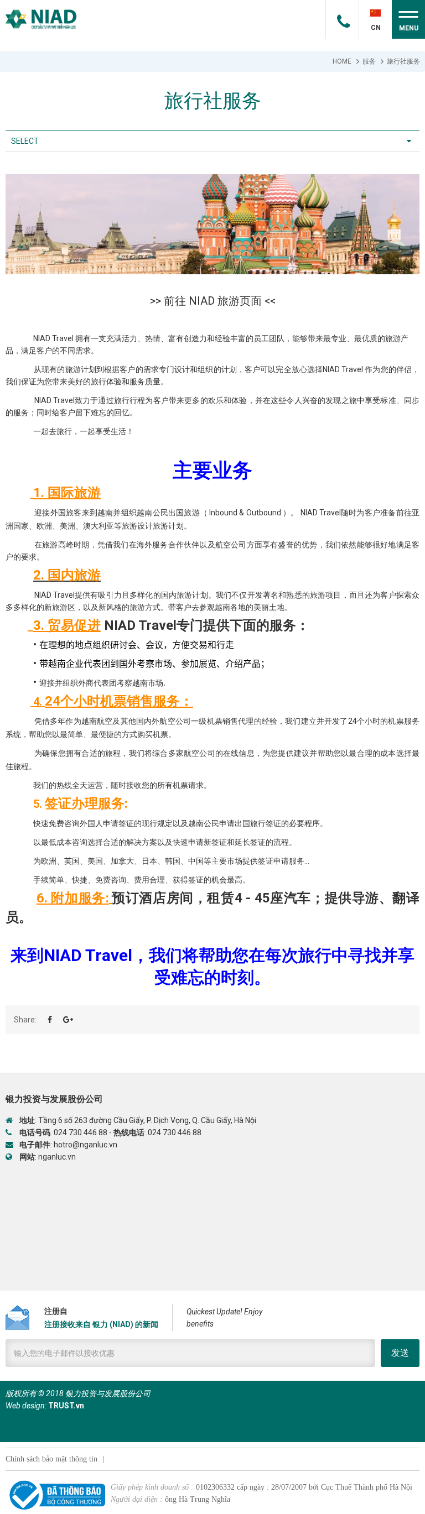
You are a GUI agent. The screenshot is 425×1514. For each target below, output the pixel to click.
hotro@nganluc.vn (85, 1144)
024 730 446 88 (80, 1132)
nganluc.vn (57, 1156)
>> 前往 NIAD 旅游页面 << (213, 300)
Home (342, 61)
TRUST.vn (66, 1405)
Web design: (26, 1405)
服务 (369, 61)
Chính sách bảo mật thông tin (51, 1459)
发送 (400, 1353)
